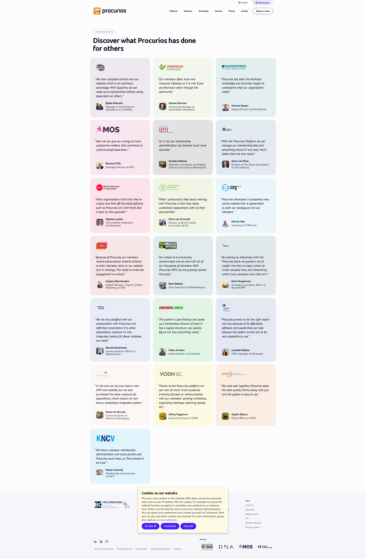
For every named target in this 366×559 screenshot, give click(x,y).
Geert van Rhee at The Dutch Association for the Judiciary (246, 147)
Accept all (150, 526)
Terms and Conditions (103, 549)
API (246, 518)
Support (218, 500)
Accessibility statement (160, 549)
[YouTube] (101, 541)
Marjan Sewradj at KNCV (120, 456)
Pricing (232, 11)
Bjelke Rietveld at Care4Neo (120, 87)
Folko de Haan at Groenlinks (183, 330)
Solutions (188, 11)
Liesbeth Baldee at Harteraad (246, 330)
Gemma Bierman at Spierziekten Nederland (183, 87)
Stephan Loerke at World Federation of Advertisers (120, 205)
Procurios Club (221, 523)
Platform (173, 11)
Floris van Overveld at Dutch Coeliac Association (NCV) (183, 205)
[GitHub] (106, 541)
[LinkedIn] (95, 541)
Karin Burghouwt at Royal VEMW (246, 265)
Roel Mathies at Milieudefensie (183, 265)
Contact (244, 11)
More (247, 500)
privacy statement (167, 520)
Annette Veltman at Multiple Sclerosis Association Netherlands (183, 147)
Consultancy (220, 518)
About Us (249, 505)
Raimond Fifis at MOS (120, 147)
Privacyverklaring (124, 549)
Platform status (252, 514)
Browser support (252, 527)
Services (218, 11)
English (244, 2)
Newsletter (250, 509)
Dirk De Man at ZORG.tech (246, 205)
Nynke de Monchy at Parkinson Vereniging (120, 395)
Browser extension (253, 523)
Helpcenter (219, 505)
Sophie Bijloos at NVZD (246, 395)
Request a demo (263, 11)
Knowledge (204, 11)
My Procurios (263, 2)
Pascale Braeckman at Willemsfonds (120, 330)
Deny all (188, 526)
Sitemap (177, 549)
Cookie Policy (141, 549)
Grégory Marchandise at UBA (120, 265)
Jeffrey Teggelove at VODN (183, 395)
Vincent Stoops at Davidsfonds (246, 87)
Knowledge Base (222, 509)
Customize (170, 526)
